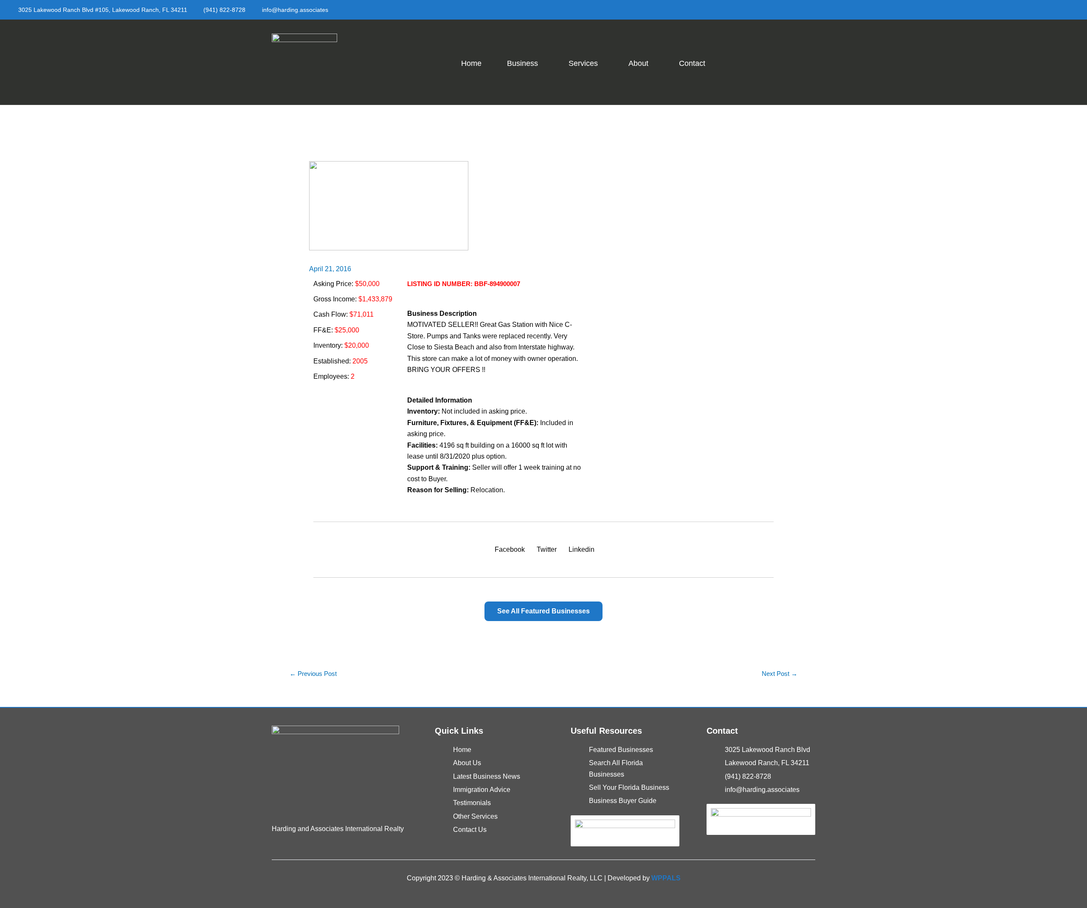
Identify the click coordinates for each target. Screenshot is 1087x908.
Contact (692, 63)
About (638, 63)
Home (471, 63)
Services (583, 63)
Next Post (779, 673)
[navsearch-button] (802, 60)
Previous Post (313, 673)
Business (522, 63)
